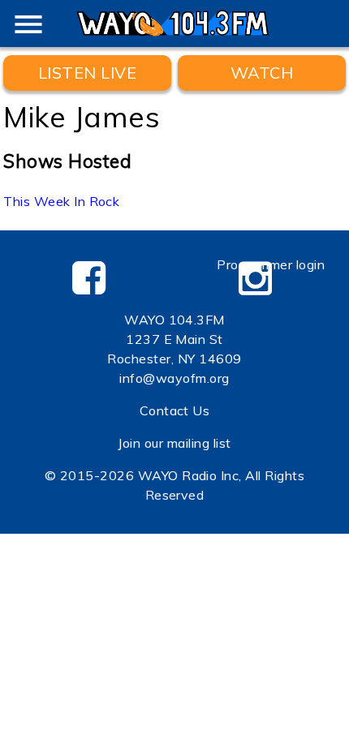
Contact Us (175, 410)
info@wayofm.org (174, 378)
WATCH (262, 72)
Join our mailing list (174, 443)
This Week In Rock (61, 201)
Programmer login (271, 264)
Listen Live (87, 72)
